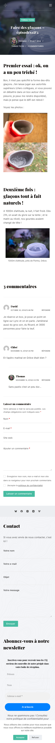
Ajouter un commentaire (16, 448)
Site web (7, 437)
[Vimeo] (39, 511)
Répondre (46, 310)
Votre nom (8, 550)
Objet (6, 577)
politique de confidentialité (30, 485)
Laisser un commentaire (19, 493)
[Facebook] (22, 511)
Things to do (27, 20)
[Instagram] (27, 511)
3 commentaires (36, 46)
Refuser (35, 737)
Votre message (11, 590)
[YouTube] (33, 511)
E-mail (7, 428)
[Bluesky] (16, 511)
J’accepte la (25, 485)
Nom (6, 418)
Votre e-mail (10, 563)
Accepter (20, 737)
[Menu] (50, 5)
